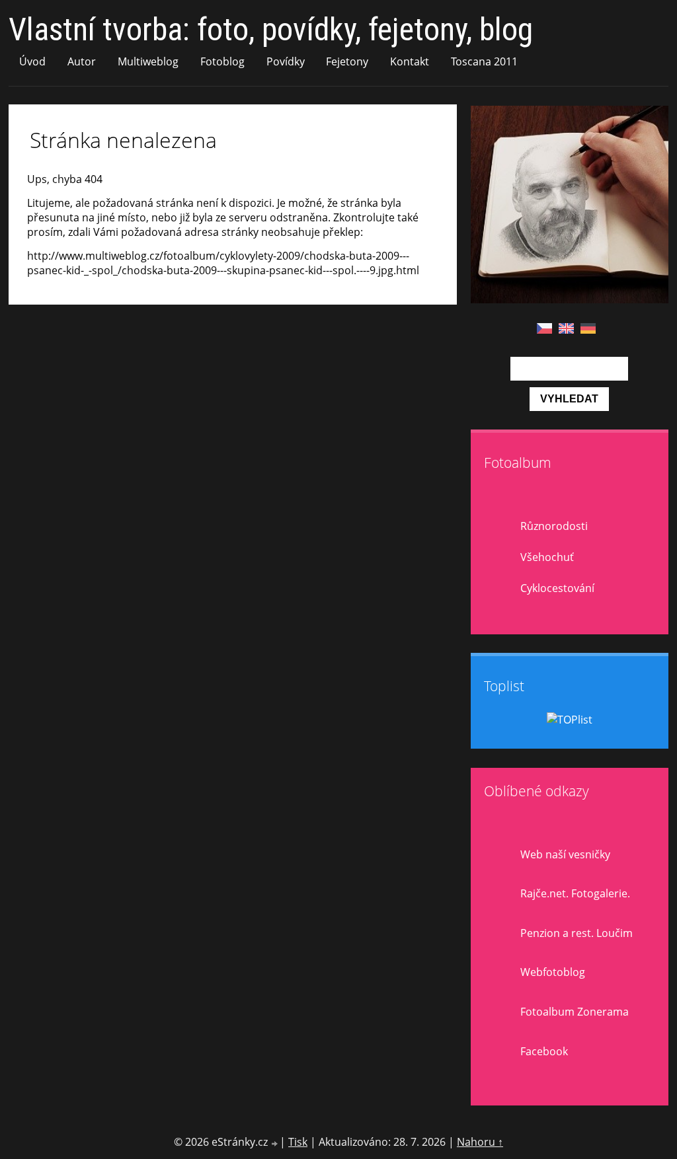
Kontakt (409, 61)
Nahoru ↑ (480, 1142)
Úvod (32, 61)
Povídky (285, 61)
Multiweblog (148, 61)
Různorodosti (554, 526)
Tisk (297, 1142)
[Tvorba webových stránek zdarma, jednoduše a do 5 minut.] (275, 1143)
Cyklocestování (557, 588)
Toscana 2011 (484, 61)
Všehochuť (547, 557)
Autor (81, 61)
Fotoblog (222, 61)
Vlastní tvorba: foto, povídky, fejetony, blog (271, 29)
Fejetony (347, 61)
